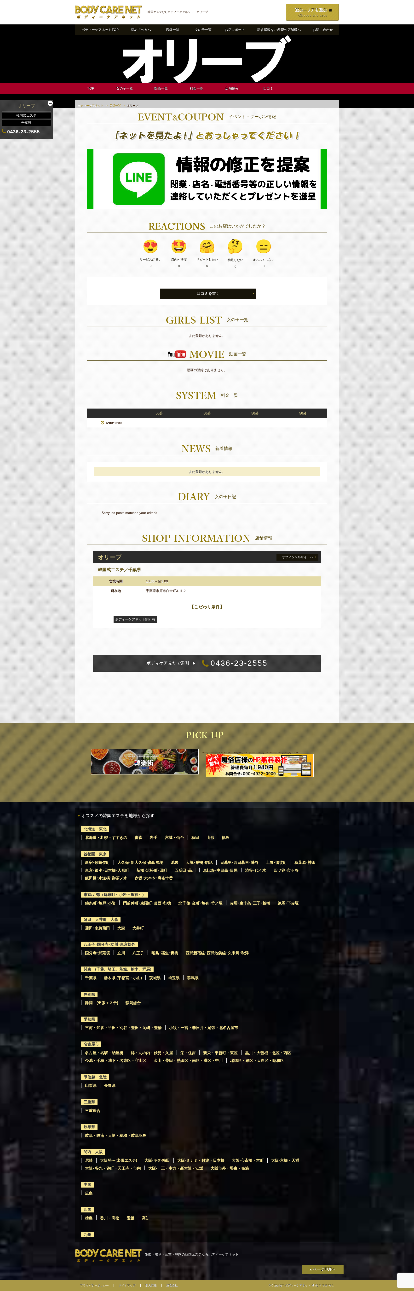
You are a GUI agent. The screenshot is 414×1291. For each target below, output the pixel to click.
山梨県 (91, 1085)
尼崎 (89, 1160)
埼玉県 (174, 978)
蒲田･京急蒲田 (97, 928)
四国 (87, 1209)
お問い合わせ (323, 30)
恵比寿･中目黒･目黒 (220, 870)
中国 (87, 1185)
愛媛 (130, 1218)
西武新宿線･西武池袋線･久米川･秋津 (217, 953)
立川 (121, 953)
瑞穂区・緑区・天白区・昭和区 (257, 1060)
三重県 (89, 1102)
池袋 (174, 862)
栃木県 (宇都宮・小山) (123, 978)
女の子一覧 (203, 30)
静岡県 (89, 994)
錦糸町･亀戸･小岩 (100, 903)
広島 (89, 1193)
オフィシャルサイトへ (297, 557)
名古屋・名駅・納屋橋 (104, 1053)
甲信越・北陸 (95, 1077)
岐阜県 (89, 1127)
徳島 (89, 1218)
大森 (121, 928)
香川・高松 (109, 1218)
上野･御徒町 (276, 862)
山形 (210, 838)
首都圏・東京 (95, 854)
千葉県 (91, 978)
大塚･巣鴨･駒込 (199, 862)
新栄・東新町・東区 (220, 1053)
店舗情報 (232, 88)
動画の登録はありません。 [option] (207, 370)
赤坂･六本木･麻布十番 (154, 878)
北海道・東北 (95, 829)
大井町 (138, 928)
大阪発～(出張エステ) (118, 1160)
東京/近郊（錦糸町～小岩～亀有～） (115, 895)
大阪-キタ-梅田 (157, 1160)
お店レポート (235, 30)
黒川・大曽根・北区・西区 (268, 1053)
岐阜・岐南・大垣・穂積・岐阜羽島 (115, 1135)
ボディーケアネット (91, 105)
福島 (225, 838)
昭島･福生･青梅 (164, 953)
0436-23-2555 (207, 663)
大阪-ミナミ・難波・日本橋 (200, 1160)
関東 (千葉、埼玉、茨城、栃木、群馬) (117, 969)
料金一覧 (196, 88)
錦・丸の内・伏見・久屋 (152, 1053)
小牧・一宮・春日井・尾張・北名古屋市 (203, 1028)
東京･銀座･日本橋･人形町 (107, 870)
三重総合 (92, 1111)
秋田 (195, 838)
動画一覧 (161, 88)
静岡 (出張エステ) (101, 1003)
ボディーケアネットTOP (100, 30)
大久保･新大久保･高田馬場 (140, 862)
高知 (146, 1218)
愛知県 (89, 1019)
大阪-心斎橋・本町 (248, 1160)
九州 (87, 1235)
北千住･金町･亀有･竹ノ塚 (200, 903)
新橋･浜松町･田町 (152, 870)
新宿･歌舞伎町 (97, 862)
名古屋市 (91, 1044)
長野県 (109, 1085)
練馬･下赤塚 (288, 903)
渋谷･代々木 (255, 870)
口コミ (268, 88)
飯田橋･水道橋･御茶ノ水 (106, 878)
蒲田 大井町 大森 (101, 919)
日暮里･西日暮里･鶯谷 (239, 862)
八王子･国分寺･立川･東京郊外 (109, 944)
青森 (138, 838)
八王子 (138, 953)
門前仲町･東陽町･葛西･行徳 (147, 903)
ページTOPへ (324, 1269)
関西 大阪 (93, 1152)
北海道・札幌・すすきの (106, 838)
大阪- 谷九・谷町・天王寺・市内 (113, 1168)
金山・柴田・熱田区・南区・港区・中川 (188, 1060)
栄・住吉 (188, 1053)
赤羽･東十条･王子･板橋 (250, 903)
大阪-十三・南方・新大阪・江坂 (175, 1168)
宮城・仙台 (174, 838)
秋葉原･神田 (305, 862)
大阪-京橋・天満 (285, 1160)
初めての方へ (141, 30)
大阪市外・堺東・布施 (230, 1168)
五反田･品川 (185, 870)
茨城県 (155, 978)
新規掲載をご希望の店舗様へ (279, 30)
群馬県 (193, 978)
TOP (90, 88)
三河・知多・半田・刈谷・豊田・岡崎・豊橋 (123, 1028)
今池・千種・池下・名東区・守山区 (115, 1060)
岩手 (153, 838)
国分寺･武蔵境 (97, 953)
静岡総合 (133, 1003)
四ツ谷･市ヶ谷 (286, 870)
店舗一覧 (172, 30)
